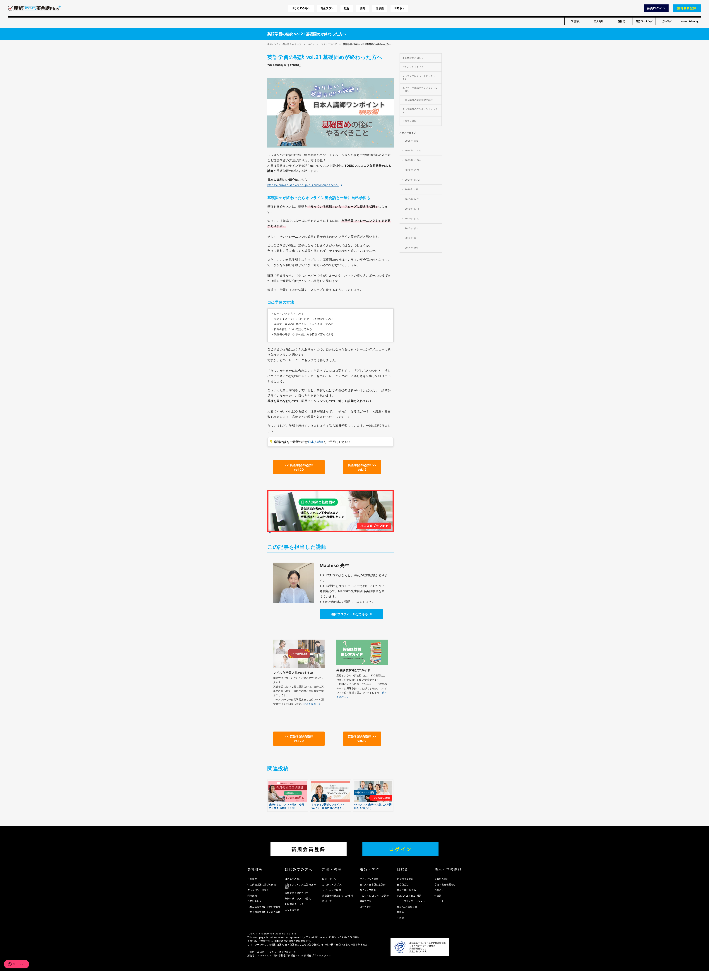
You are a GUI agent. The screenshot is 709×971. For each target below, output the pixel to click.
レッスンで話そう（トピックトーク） (420, 77)
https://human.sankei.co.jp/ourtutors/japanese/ (303, 185)
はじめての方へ (301, 8)
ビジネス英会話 (405, 879)
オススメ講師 (410, 121)
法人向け (598, 21)
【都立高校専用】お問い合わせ (264, 906)
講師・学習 (369, 869)
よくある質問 (292, 909)
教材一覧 (327, 901)
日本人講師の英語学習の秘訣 (418, 100)
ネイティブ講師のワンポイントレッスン (420, 89)
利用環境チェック (294, 904)
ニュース (439, 901)
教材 (347, 8)
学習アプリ (365, 901)
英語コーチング (644, 21)
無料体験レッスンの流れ (298, 898)
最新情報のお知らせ (413, 57)
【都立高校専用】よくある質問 (264, 912)
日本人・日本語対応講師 (373, 884)
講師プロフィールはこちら (349, 614)
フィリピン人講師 (369, 879)
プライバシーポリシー (259, 890)
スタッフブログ (329, 44)
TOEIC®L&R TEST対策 (409, 895)
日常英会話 (403, 884)
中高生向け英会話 (406, 890)
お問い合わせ (254, 901)
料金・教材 (332, 869)
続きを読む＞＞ (312, 703)
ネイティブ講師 (368, 890)
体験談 (380, 8)
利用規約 (252, 895)
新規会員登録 (308, 849)
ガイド (311, 44)
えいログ (667, 21)
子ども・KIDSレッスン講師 (374, 895)
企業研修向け (441, 879)
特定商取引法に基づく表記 (261, 884)
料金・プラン (329, 879)
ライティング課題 (331, 890)
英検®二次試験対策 (407, 906)
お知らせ (399, 8)
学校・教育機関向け (445, 884)
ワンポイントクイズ (413, 67)
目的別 (403, 869)
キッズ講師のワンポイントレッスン (420, 110)
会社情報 (255, 869)
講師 (362, 8)
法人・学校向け (448, 869)
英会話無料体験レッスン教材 (337, 895)
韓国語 (621, 21)
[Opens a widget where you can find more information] (16, 964)
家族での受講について (297, 893)
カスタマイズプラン (333, 884)
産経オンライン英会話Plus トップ (284, 44)
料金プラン (327, 8)
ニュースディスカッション (411, 901)
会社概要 (252, 879)
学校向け (576, 21)
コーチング (365, 906)
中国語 (400, 917)
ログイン (400, 849)
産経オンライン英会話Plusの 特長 (300, 886)
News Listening (689, 21)
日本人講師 (315, 442)
